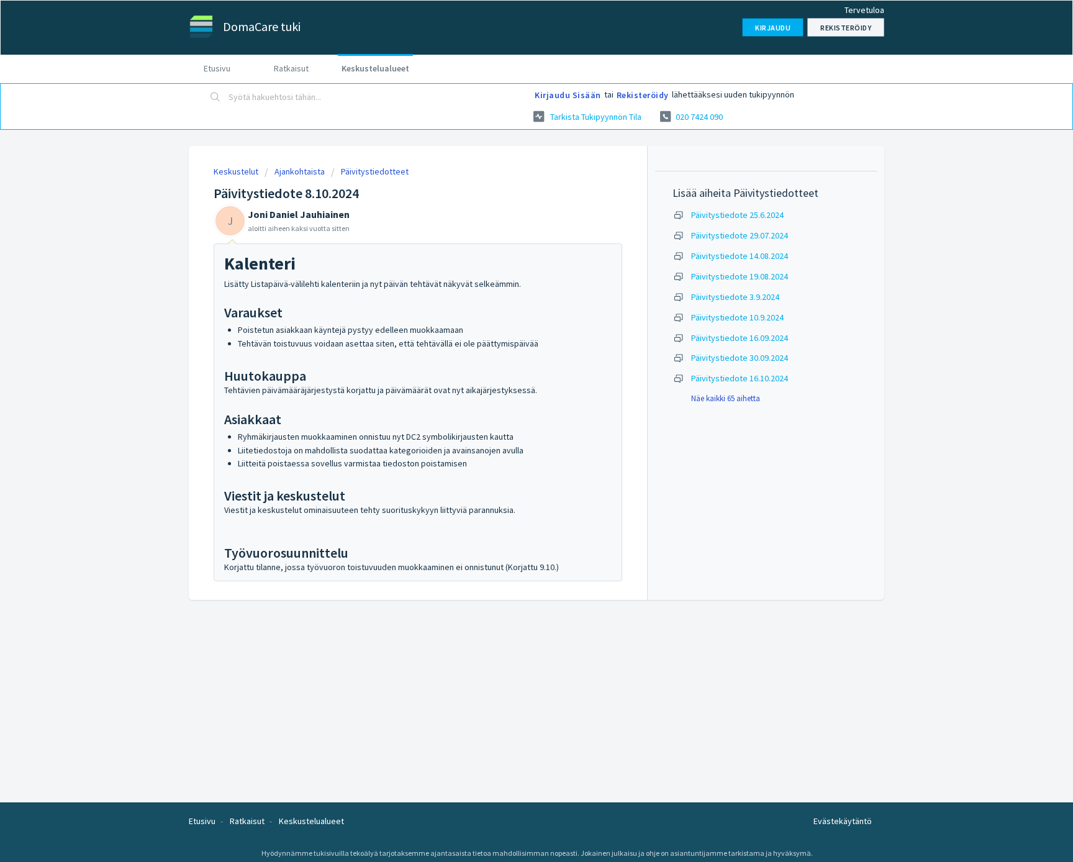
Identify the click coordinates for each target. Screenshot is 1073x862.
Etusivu (217, 68)
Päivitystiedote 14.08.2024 (739, 255)
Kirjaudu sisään (568, 95)
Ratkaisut (291, 68)
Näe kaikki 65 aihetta (725, 398)
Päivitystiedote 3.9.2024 (735, 296)
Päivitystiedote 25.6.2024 (737, 214)
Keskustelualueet (375, 68)
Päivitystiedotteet (375, 171)
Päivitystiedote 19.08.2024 (739, 276)
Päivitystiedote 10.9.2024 (737, 317)
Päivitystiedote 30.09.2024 (739, 357)
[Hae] (215, 97)
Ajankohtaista (299, 171)
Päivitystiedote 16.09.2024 (739, 337)
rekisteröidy (643, 95)
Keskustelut (236, 171)
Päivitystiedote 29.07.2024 (739, 235)
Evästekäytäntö (842, 821)
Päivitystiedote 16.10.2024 (739, 378)
